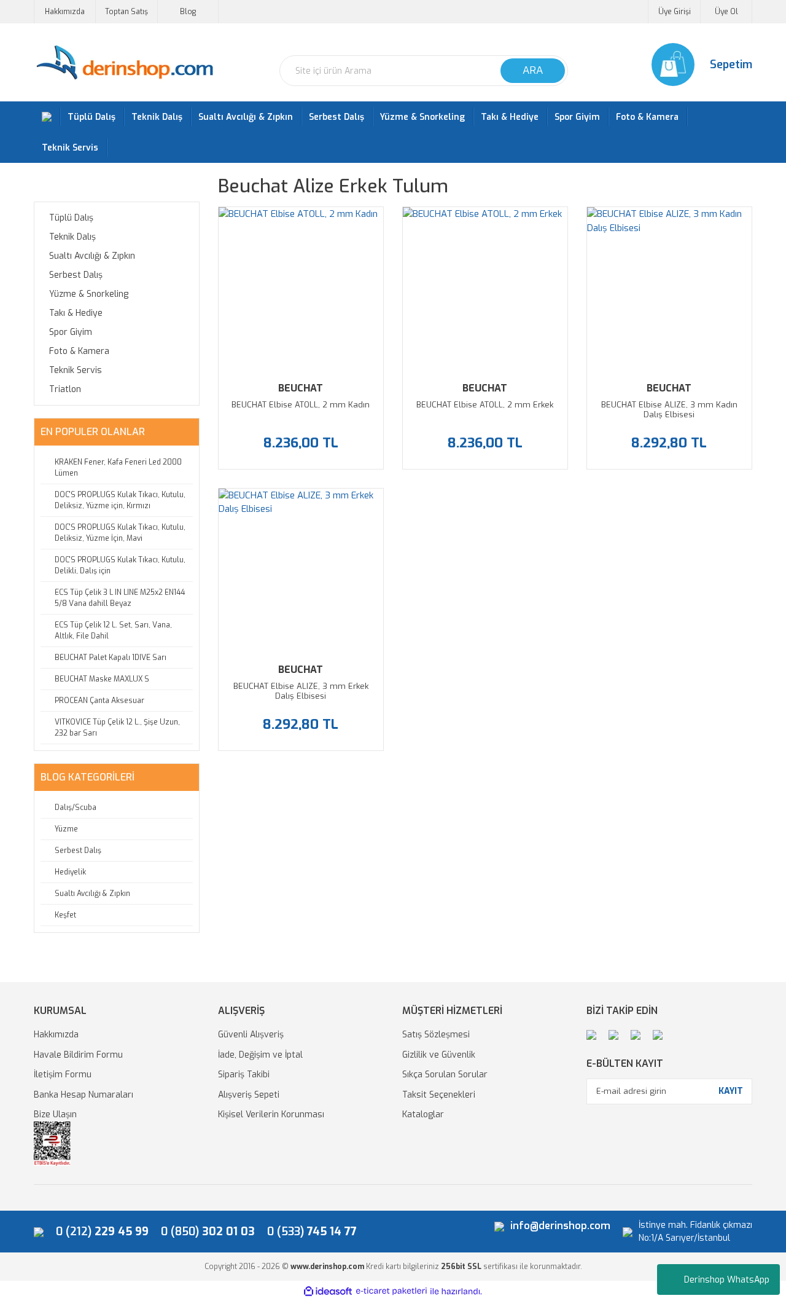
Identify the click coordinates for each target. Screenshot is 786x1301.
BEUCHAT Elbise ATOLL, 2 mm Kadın (301, 405)
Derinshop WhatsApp (726, 1280)
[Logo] (124, 63)
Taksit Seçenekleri (438, 1095)
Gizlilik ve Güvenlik (438, 1055)
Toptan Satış (126, 12)
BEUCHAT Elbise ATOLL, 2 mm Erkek (484, 405)
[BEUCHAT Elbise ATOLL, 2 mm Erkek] (485, 289)
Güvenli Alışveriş (251, 1034)
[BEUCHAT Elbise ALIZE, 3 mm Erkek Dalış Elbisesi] (301, 571)
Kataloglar (423, 1114)
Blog (188, 12)
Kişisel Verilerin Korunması (271, 1114)
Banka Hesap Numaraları (83, 1095)
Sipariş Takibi (244, 1074)
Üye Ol (726, 12)
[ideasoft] (327, 1291)
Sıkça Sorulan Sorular (445, 1074)
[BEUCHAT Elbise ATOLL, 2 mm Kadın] (301, 289)
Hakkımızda (65, 12)
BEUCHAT (300, 388)
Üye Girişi (674, 12)
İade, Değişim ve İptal (260, 1055)
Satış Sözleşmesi (436, 1034)
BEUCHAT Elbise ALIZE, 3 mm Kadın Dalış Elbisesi (669, 410)
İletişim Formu (62, 1074)
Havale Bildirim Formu (78, 1055)
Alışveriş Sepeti (248, 1095)
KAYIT (730, 1091)
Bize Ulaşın (55, 1114)
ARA (533, 70)
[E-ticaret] (391, 1291)
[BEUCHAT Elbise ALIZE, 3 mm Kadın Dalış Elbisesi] (669, 289)
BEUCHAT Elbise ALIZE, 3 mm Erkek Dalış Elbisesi (300, 691)
